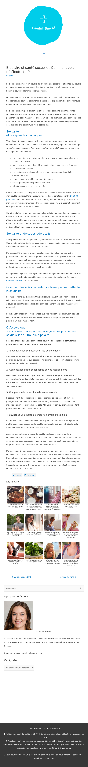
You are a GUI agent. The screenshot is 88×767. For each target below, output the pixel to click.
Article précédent (21, 577)
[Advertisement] (44, 697)
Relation (10, 76)
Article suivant (68, 577)
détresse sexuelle (14, 280)
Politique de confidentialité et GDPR (22, 734)
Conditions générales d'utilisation (56, 734)
